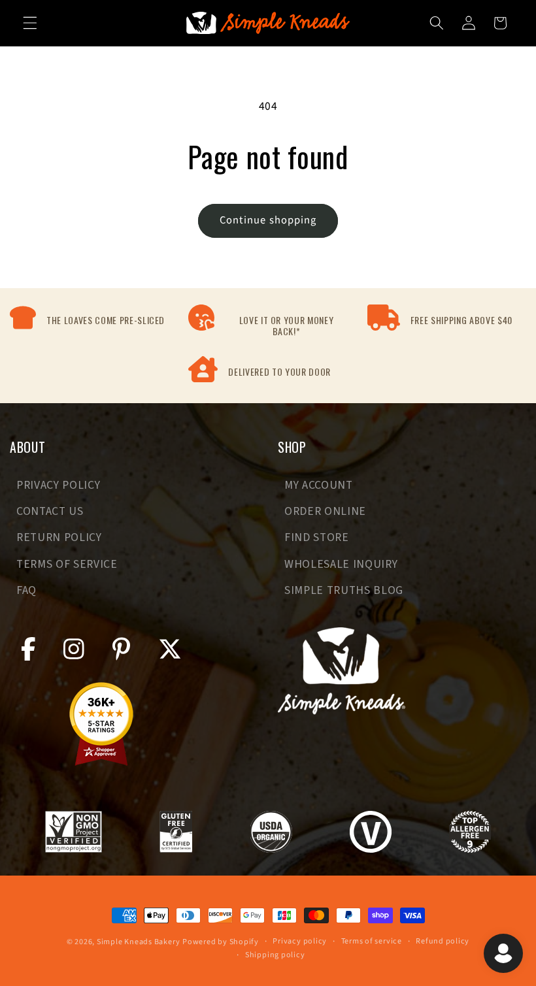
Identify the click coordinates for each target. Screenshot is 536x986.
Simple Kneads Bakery (138, 941)
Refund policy (442, 941)
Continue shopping (268, 220)
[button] (30, 23)
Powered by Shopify (220, 941)
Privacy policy (300, 941)
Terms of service (371, 941)
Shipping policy (275, 955)
